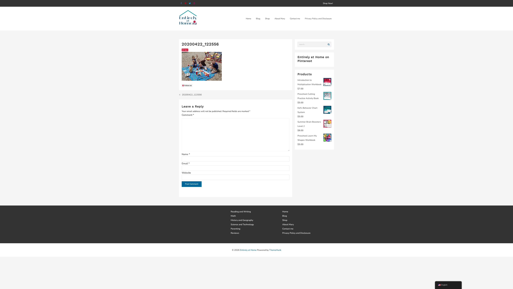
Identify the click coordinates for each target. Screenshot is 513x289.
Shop (284, 220)
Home (285, 211)
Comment (188, 115)
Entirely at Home (248, 250)
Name (186, 154)
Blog (284, 215)
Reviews (235, 233)
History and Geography (242, 220)
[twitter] (189, 3)
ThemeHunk (275, 250)
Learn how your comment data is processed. (241, 192)
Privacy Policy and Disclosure (296, 233)
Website (186, 172)
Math (233, 215)
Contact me (287, 228)
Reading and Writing (241, 211)
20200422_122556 (192, 94)
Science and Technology (242, 224)
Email (186, 163)
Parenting (235, 228)
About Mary (288, 224)
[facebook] (181, 3)
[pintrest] (185, 3)
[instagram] (194, 3)
